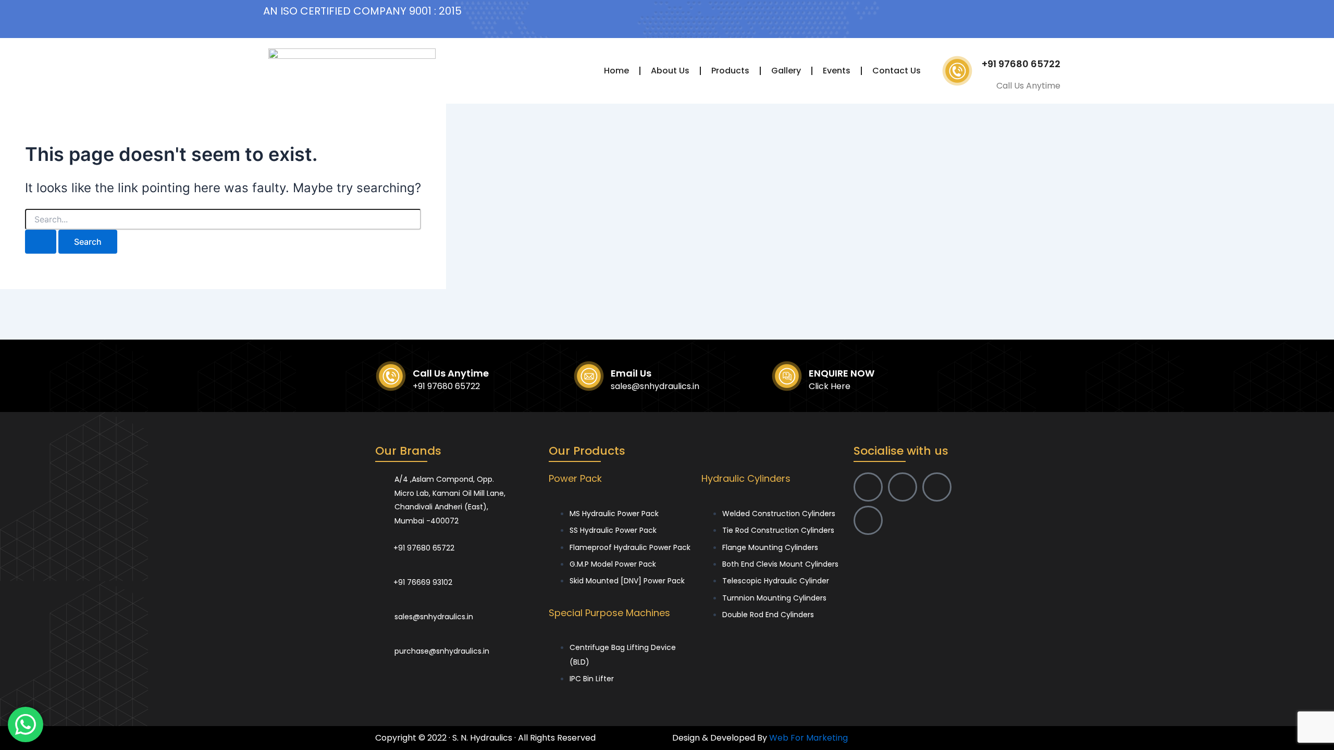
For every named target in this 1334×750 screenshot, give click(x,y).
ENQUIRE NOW (841, 373)
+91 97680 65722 (1021, 63)
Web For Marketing (808, 738)
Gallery (786, 71)
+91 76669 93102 (422, 582)
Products (730, 71)
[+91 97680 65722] (380, 541)
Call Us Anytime (451, 373)
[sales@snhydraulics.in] (381, 610)
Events (836, 71)
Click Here (829, 386)
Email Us (631, 373)
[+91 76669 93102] (380, 575)
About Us (670, 71)
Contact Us (896, 71)
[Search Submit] (40, 242)
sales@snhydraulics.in (655, 386)
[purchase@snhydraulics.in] (381, 645)
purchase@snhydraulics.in (441, 651)
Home (616, 71)
